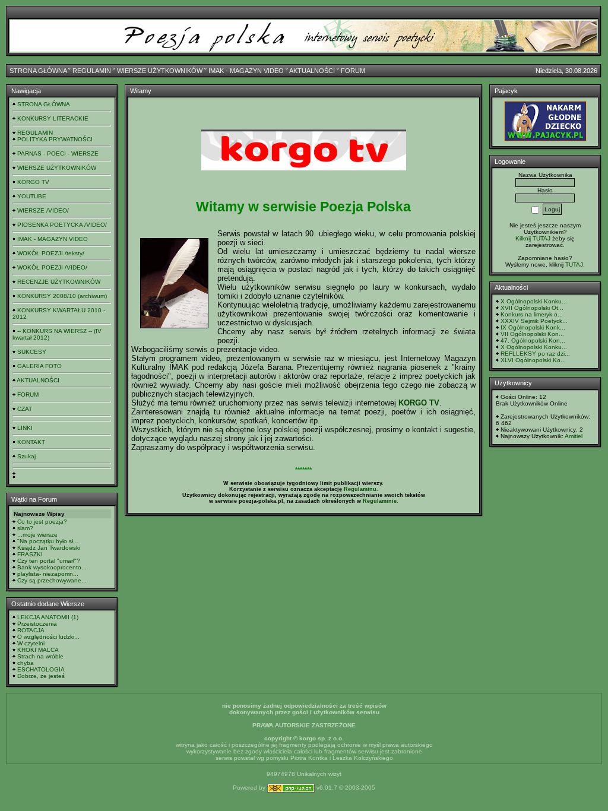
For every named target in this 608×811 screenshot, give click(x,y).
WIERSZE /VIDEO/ (43, 210)
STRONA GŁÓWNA (38, 70)
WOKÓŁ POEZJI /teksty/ (50, 253)
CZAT (24, 409)
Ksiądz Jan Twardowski (48, 547)
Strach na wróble (40, 656)
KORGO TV (33, 182)
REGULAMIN (91, 70)
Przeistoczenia (37, 623)
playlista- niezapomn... (47, 574)
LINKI (25, 427)
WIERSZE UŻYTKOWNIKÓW (159, 70)
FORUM (353, 70)
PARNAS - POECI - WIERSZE (58, 153)
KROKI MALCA (38, 650)
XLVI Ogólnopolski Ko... (533, 360)
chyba (25, 663)
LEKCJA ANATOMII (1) (47, 617)
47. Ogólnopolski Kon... (533, 340)
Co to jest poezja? (42, 521)
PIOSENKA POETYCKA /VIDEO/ (62, 224)
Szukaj (26, 456)
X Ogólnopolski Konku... (534, 301)
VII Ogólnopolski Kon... (532, 334)
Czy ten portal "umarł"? (48, 560)
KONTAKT (31, 442)
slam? (25, 528)
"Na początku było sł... (47, 541)
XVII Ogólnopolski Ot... (532, 308)
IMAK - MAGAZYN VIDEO (246, 70)
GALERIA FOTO (39, 366)
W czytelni (31, 643)
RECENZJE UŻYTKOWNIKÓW (58, 281)
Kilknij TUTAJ (532, 238)
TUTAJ (574, 264)
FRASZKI (30, 554)
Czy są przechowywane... (52, 580)
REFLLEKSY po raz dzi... (535, 353)
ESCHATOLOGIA (41, 669)
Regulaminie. (380, 501)
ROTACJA (31, 630)
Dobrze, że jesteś (41, 676)
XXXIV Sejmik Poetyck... (534, 321)
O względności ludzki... (48, 636)
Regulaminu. (361, 489)
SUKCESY (31, 352)
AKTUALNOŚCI (312, 70)
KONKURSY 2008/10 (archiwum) (62, 296)
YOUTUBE (31, 196)
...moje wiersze (37, 534)
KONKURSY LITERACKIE (52, 118)
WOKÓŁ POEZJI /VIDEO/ (52, 267)
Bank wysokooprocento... (52, 567)
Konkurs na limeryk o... (532, 314)
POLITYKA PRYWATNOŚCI (55, 139)
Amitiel (573, 436)
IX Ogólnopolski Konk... (533, 327)
